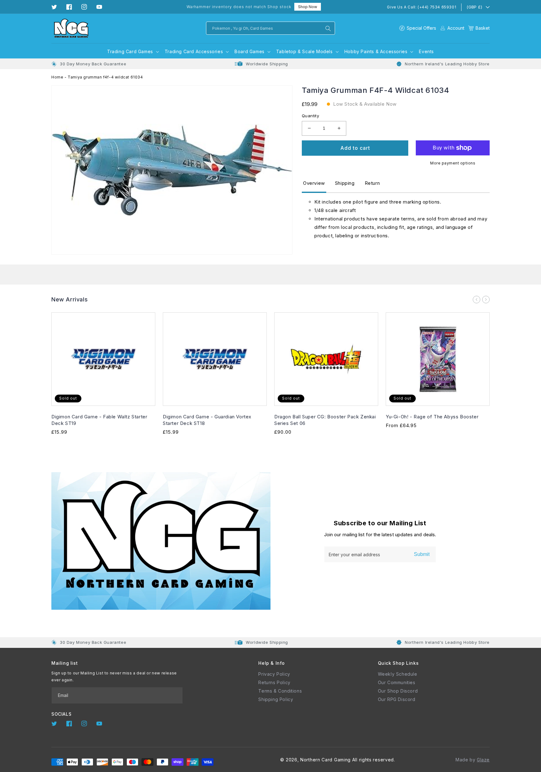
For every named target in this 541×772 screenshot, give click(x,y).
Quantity (310, 115)
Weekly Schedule (397, 674)
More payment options (452, 163)
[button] (479, 28)
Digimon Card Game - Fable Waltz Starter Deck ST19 (99, 420)
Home (57, 77)
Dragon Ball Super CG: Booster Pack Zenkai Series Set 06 (325, 420)
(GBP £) (474, 6)
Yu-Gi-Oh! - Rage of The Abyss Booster (432, 417)
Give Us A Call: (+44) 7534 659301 (421, 7)
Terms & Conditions (280, 691)
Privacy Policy (274, 674)
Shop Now (307, 6)
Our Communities (396, 682)
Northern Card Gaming (325, 759)
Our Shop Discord (398, 691)
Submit (422, 554)
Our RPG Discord (396, 699)
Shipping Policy (275, 699)
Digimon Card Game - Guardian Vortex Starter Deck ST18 (207, 420)
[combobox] (270, 28)
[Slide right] (486, 299)
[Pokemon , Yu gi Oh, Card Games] (328, 28)
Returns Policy (274, 682)
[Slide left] (476, 299)
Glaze (483, 759)
